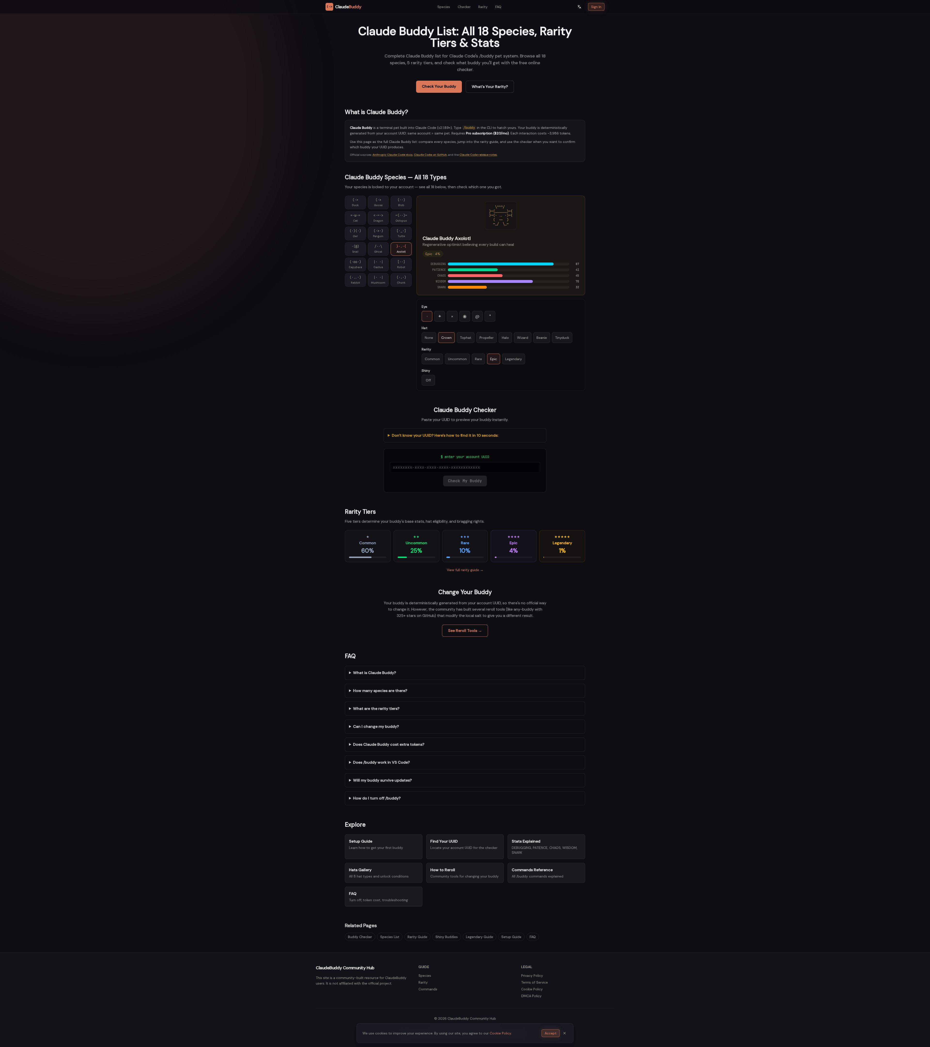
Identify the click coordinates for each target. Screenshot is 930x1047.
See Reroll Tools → (465, 630)
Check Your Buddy (439, 86)
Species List (389, 937)
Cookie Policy (532, 989)
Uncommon (457, 359)
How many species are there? (380, 690)
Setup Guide (511, 937)
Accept (551, 1033)
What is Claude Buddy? (374, 672)
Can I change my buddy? (376, 726)
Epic (493, 359)
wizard (522, 337)
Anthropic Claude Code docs (392, 155)
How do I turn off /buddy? (377, 798)
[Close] (564, 1033)
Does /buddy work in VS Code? (381, 762)
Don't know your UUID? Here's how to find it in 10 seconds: (445, 435)
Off (428, 380)
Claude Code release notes (478, 155)
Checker (464, 7)
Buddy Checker (360, 937)
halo (505, 337)
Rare (478, 359)
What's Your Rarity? (490, 86)
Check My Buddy (465, 480)
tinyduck (562, 337)
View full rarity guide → (465, 570)
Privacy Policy (532, 975)
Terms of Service (534, 982)
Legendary (513, 359)
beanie (541, 337)
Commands (427, 989)
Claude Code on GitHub (430, 155)
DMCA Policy (531, 996)
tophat (465, 337)
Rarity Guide (417, 937)
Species (443, 7)
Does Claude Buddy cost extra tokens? (388, 744)
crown (446, 337)
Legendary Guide (479, 937)
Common (432, 359)
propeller (487, 337)
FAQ (498, 7)
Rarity (483, 7)
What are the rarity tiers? (376, 708)
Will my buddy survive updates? (382, 780)
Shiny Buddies (446, 937)
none (429, 337)
